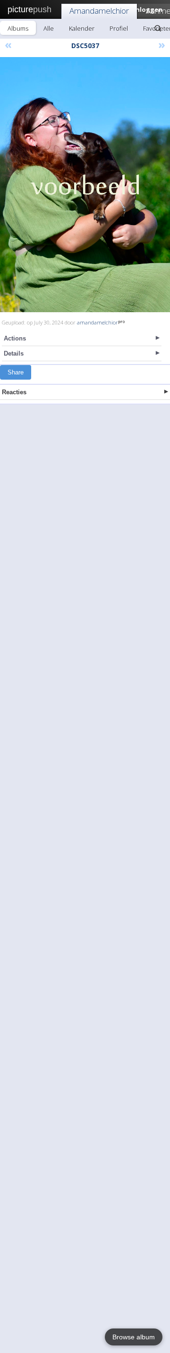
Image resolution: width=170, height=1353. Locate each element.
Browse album (133, 1337)
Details (14, 353)
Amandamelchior (99, 10)
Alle (48, 28)
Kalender (81, 28)
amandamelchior (97, 322)
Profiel (119, 28)
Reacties (14, 392)
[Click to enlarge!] (85, 184)
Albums (18, 28)
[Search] (157, 28)
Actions (15, 338)
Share (16, 372)
